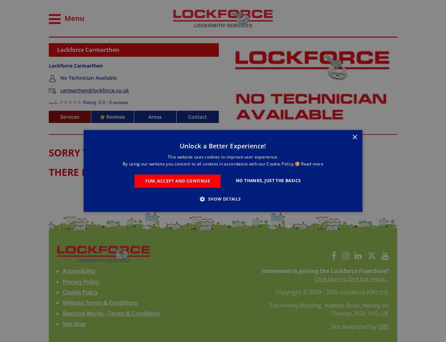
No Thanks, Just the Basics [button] (268, 181)
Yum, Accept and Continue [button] (177, 181)
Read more (312, 164)
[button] (223, 199)
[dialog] (223, 171)
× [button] (354, 137)
